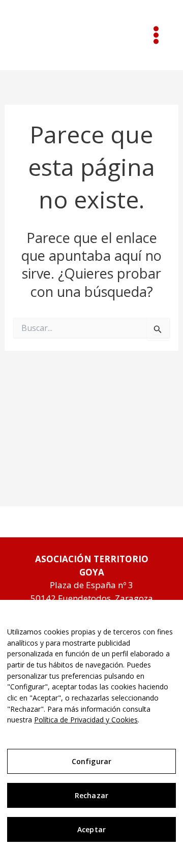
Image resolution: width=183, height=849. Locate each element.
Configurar (91, 761)
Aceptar (91, 829)
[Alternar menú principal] (156, 35)
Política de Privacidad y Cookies (86, 719)
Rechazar (91, 795)
